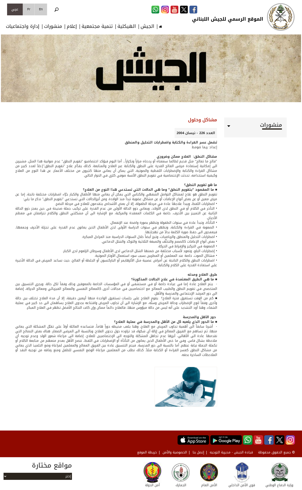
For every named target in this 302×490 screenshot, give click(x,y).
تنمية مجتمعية (97, 26)
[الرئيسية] (281, 17)
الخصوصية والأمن (175, 452)
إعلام (72, 26)
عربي (14, 9)
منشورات (53, 26)
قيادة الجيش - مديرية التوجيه (231, 452)
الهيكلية (126, 26)
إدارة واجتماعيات (22, 26)
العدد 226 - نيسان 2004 (195, 133)
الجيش (147, 26)
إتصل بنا (198, 452)
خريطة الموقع (147, 452)
